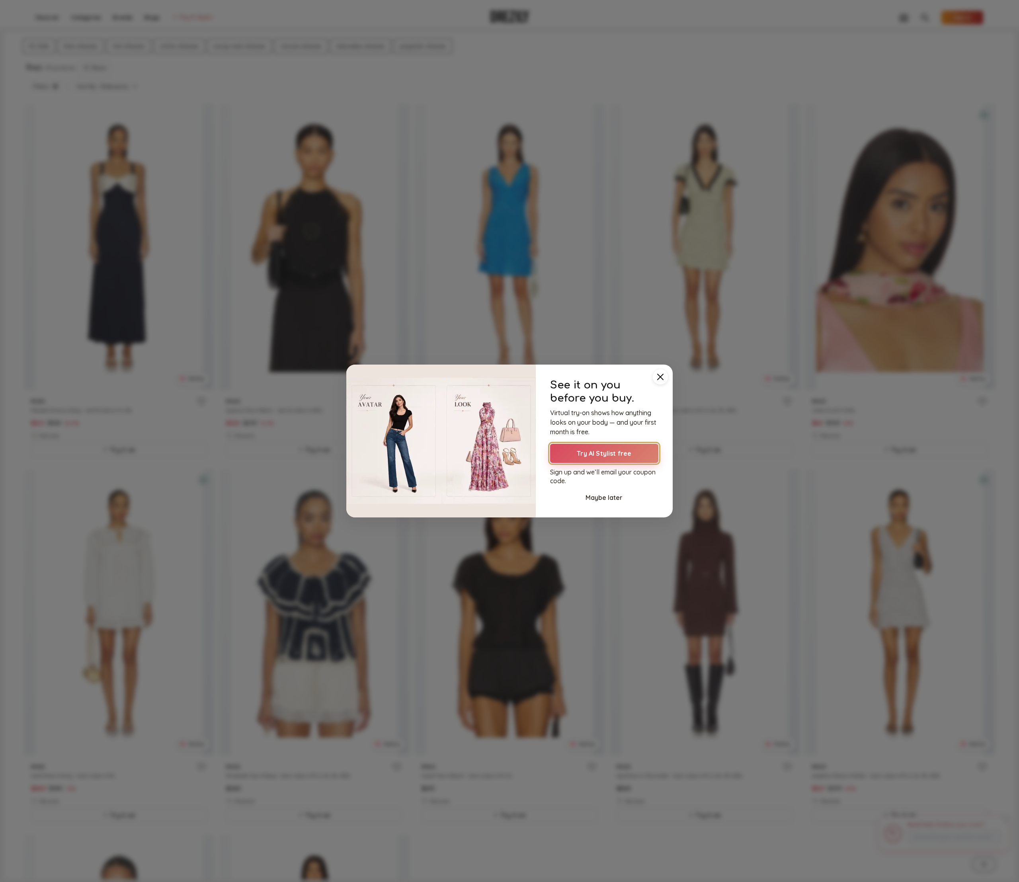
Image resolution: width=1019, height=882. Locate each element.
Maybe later (604, 497)
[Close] (660, 376)
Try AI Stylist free (604, 453)
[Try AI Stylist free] (441, 441)
